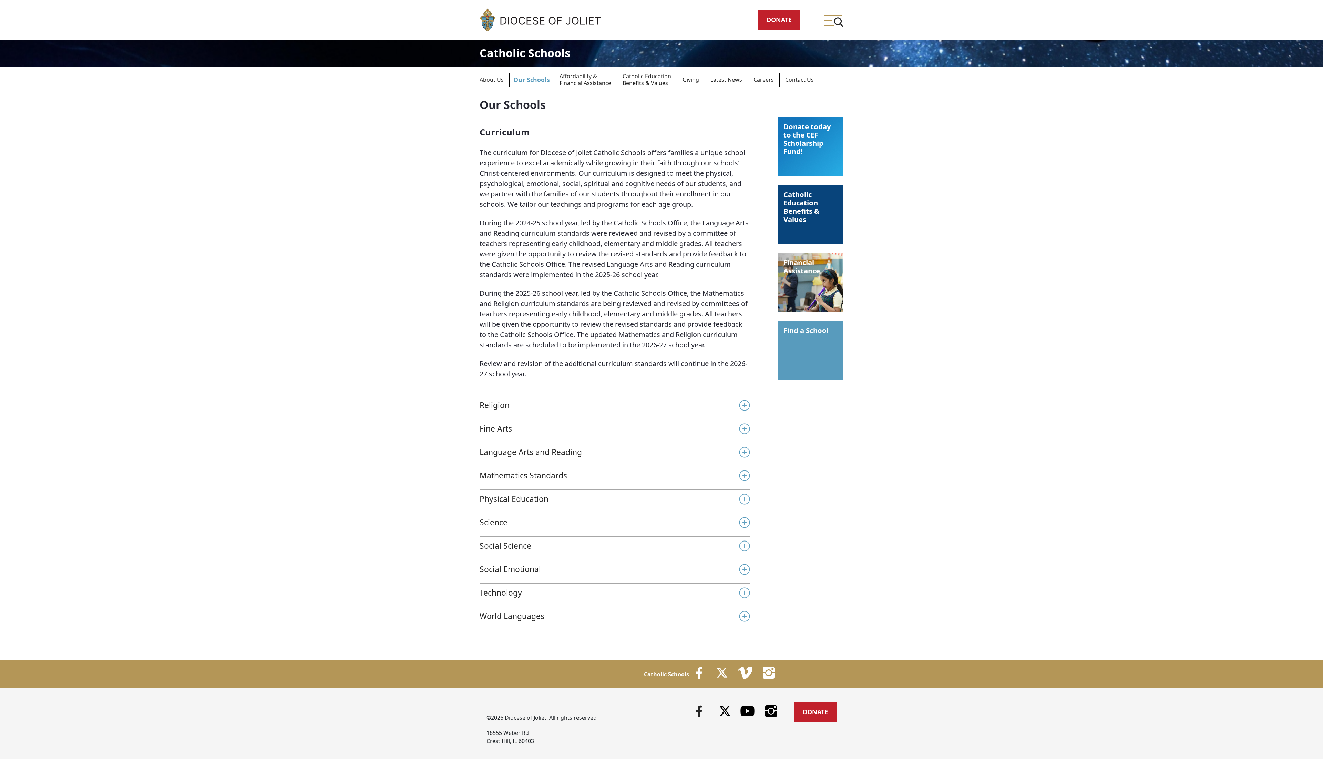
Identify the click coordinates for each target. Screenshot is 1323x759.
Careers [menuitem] (763, 79)
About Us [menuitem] (492, 79)
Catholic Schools (525, 53)
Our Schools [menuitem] (531, 79)
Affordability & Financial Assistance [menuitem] (585, 80)
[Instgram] (771, 710)
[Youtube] (747, 710)
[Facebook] (699, 710)
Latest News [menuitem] (726, 79)
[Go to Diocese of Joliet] (540, 19)
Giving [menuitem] (691, 79)
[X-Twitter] (725, 711)
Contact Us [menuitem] (799, 79)
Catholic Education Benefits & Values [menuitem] (647, 80)
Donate (779, 20)
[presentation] (497, 80)
